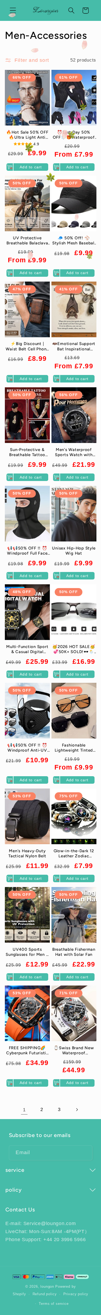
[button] (13, 10)
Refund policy (45, 1294)
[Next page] (76, 1110)
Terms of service (53, 1304)
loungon (47, 1286)
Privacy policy (76, 1294)
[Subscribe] (85, 1152)
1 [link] (24, 1109)
